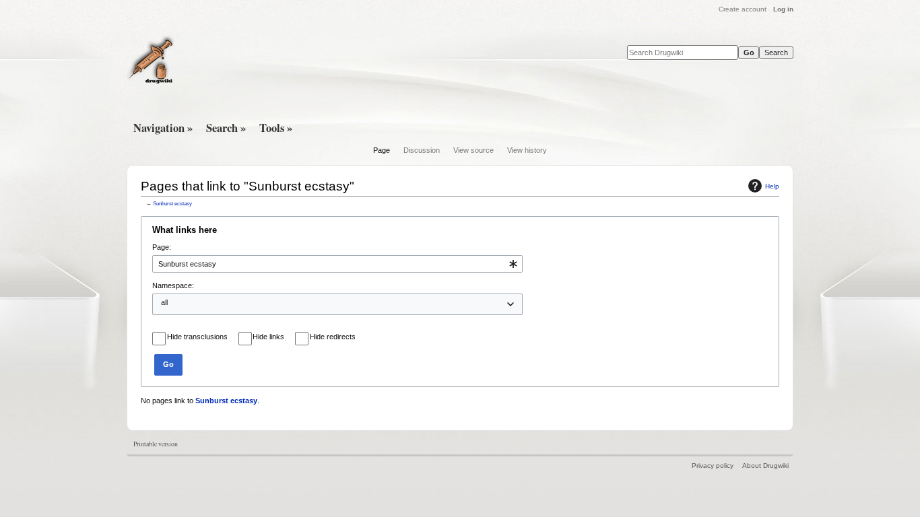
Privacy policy (712, 465)
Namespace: (173, 285)
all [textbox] (164, 302)
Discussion (421, 150)
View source (473, 150)
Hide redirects (333, 337)
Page (381, 150)
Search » (226, 128)
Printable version (155, 444)
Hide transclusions (197, 337)
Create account (742, 9)
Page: (161, 247)
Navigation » (163, 128)
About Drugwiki (765, 465)
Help (772, 186)
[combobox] (337, 263)
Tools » (275, 128)
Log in (783, 9)
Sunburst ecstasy (172, 203)
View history (527, 150)
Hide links (268, 337)
